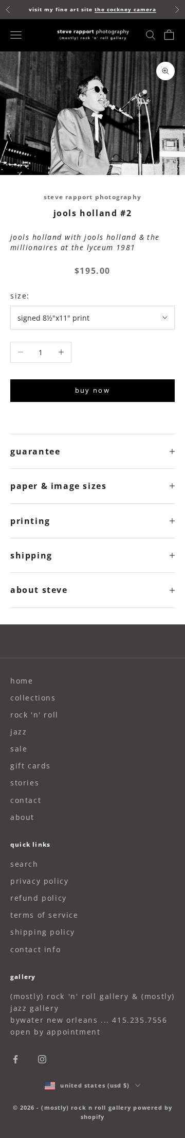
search (24, 864)
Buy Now (92, 390)
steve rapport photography (92, 196)
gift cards (30, 766)
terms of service (44, 915)
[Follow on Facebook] (15, 1059)
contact (25, 800)
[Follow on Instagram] (42, 1059)
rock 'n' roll (34, 715)
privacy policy (39, 881)
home (21, 681)
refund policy (38, 898)
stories (24, 782)
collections (33, 698)
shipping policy (42, 932)
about (22, 817)
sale (18, 749)
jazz (18, 732)
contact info (35, 949)
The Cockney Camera (125, 9)
